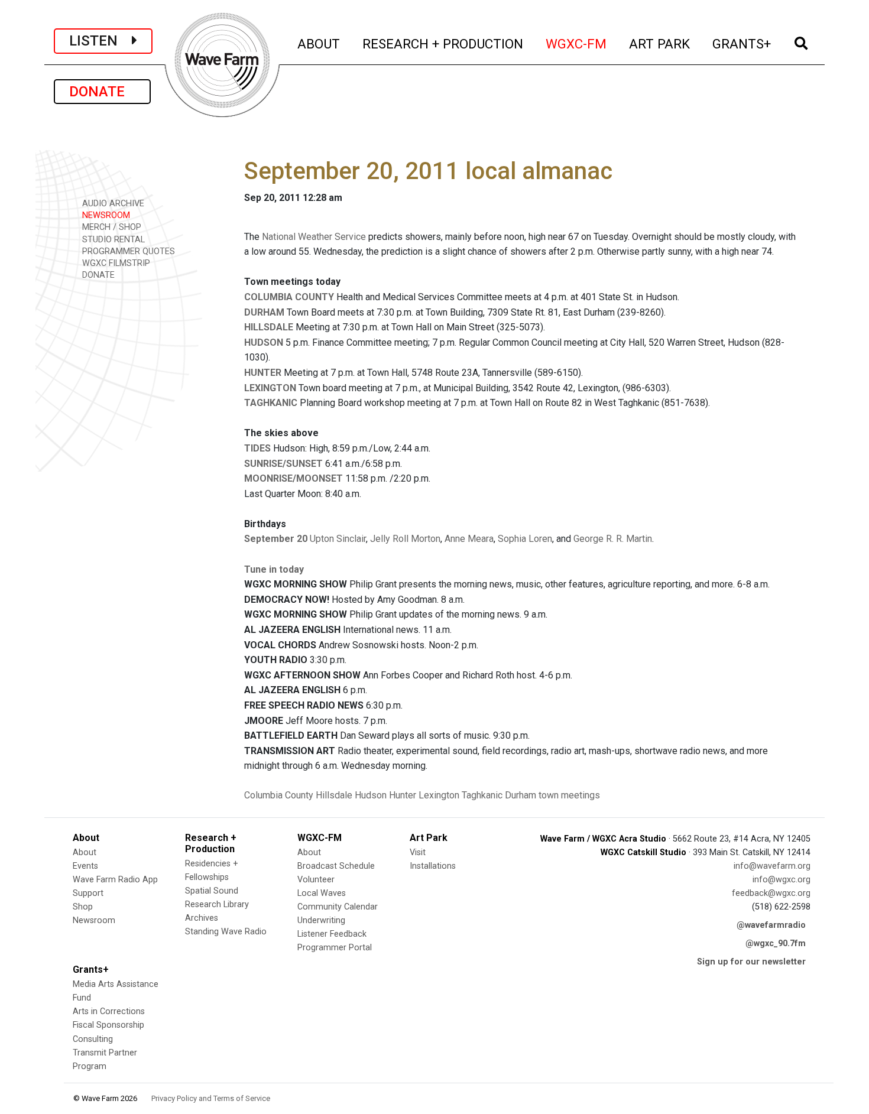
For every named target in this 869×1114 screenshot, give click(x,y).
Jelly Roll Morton (405, 538)
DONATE (102, 91)
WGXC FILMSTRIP (115, 263)
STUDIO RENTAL (112, 240)
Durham (520, 795)
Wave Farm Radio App (115, 880)
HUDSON (263, 342)
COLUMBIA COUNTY (289, 297)
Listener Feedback (332, 934)
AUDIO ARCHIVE (112, 204)
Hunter (402, 795)
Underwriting (321, 920)
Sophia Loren (525, 538)
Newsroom (94, 920)
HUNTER (262, 372)
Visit (418, 852)
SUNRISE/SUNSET (283, 463)
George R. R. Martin (612, 538)
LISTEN (100, 41)
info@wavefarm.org (772, 866)
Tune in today (274, 569)
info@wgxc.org (781, 880)
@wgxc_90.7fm (775, 943)
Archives (201, 918)
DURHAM (264, 312)
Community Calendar (337, 907)
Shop (83, 907)
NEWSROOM (105, 215)
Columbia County (278, 795)
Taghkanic (482, 795)
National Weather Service (314, 236)
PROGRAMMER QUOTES (127, 251)
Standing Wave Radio (226, 932)
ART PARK (660, 43)
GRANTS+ (742, 43)
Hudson (371, 795)
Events (85, 866)
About (84, 852)
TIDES (257, 448)
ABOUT (319, 43)
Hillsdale (334, 795)
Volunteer (316, 880)
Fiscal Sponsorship (108, 1025)
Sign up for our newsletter (751, 962)
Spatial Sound (211, 891)
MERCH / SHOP (110, 227)
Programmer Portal (334, 948)
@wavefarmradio (771, 925)
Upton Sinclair (338, 538)
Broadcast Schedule (336, 866)
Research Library (217, 904)
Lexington (439, 795)
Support (88, 893)
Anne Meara (469, 538)
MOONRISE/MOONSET (293, 478)
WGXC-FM (576, 43)
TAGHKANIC (270, 402)
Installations (433, 866)
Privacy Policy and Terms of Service (210, 1098)
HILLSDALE (268, 327)
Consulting (93, 1039)
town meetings (569, 795)
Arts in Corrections (109, 1011)
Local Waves (321, 893)
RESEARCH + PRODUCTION (443, 43)
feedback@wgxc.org (771, 893)
